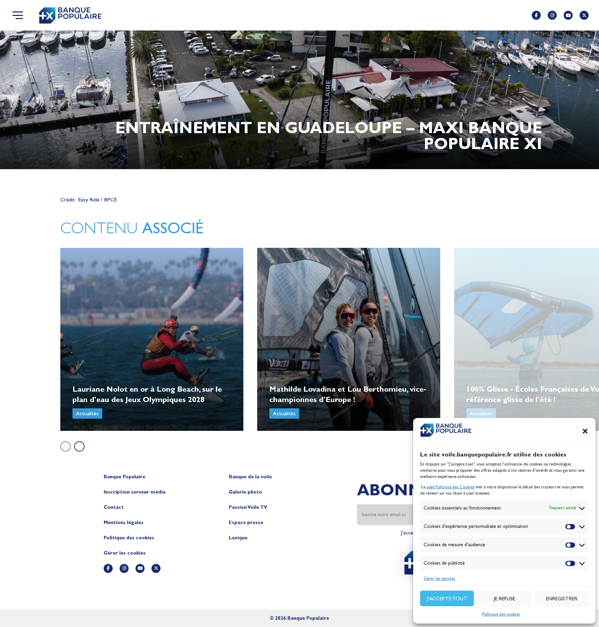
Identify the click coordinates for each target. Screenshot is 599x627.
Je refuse (504, 598)
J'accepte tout (447, 598)
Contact (114, 507)
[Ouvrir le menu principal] (17, 15)
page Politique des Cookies (450, 487)
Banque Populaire (124, 477)
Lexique (238, 538)
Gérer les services (439, 578)
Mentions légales (124, 522)
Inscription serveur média (134, 492)
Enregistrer (562, 598)
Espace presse (246, 522)
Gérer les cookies (125, 553)
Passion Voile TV (248, 507)
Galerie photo (245, 492)
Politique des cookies (501, 614)
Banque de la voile (250, 477)
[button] (585, 431)
